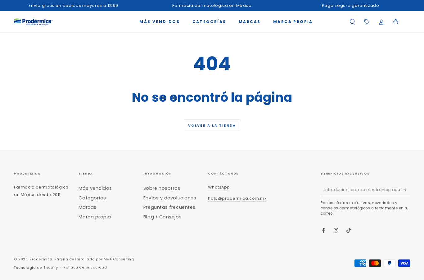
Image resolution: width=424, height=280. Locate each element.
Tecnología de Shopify (36, 267)
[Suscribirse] (407, 190)
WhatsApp (219, 187)
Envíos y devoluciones (169, 198)
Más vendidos (95, 188)
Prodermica (40, 259)
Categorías (92, 198)
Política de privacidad (85, 267)
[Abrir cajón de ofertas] (366, 22)
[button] (352, 22)
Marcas (87, 207)
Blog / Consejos (162, 217)
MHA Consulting (119, 259)
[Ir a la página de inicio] (33, 22)
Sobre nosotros (162, 188)
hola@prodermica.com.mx (237, 198)
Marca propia (95, 217)
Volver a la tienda (212, 125)
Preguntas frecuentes (169, 207)
